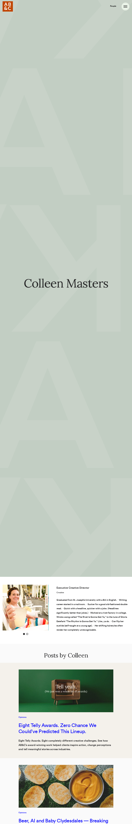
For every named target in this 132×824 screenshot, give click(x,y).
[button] (24, 634)
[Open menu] (125, 6)
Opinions (22, 717)
